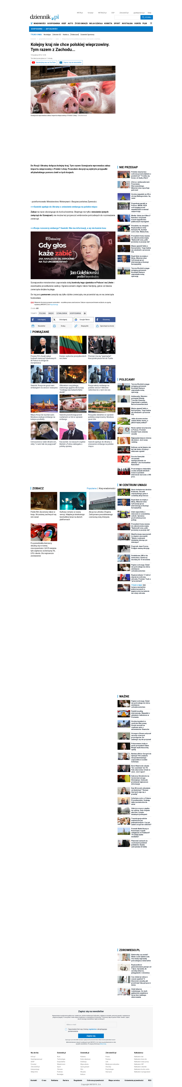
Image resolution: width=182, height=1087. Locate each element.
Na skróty (34, 1053)
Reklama (54, 1080)
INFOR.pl (80, 13)
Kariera (66, 1080)
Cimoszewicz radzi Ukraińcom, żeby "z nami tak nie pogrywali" (43, 443)
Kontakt (34, 1080)
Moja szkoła (84, 1064)
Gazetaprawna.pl (36, 1059)
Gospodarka (36, 29)
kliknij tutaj (103, 1044)
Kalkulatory (138, 1053)
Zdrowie (60, 1069)
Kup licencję (54, 304)
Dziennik (33, 39)
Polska (42, 313)
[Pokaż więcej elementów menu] (151, 23)
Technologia (61, 1059)
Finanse (108, 1059)
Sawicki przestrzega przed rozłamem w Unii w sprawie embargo (71, 417)
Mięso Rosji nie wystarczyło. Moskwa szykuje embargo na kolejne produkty (43, 417)
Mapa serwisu (114, 1080)
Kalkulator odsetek (140, 1067)
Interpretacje (35, 1069)
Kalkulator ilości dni (140, 1059)
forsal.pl (90, 13)
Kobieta (83, 1056)
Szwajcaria (62, 313)
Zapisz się (91, 1036)
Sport (59, 1067)
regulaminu (92, 1029)
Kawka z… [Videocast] (71, 35)
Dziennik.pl (61, 1053)
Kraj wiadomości (107, 488)
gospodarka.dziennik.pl (45, 39)
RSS (149, 1080)
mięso (51, 313)
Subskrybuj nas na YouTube (46, 62)
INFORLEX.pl (102, 13)
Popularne (92, 488)
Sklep (149, 13)
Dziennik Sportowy (87, 35)
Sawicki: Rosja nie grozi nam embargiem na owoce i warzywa (44, 386)
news (57, 39)
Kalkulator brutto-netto (141, 1069)
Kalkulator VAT (139, 1064)
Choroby (108, 1067)
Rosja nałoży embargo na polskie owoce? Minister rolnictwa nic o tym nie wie (99, 387)
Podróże (60, 1072)
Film (81, 1069)
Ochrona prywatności (95, 1080)
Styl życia (109, 1072)
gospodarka (75, 313)
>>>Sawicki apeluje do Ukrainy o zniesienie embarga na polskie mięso (64, 207)
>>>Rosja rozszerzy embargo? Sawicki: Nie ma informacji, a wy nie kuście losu (68, 228)
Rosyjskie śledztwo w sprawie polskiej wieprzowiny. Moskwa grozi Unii (101, 417)
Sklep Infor (34, 1072)
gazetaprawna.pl (139, 13)
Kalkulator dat (138, 1056)
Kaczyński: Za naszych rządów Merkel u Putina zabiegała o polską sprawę (72, 444)
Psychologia (110, 1069)
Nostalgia (47, 35)
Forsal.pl (33, 1064)
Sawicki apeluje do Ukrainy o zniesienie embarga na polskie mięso (101, 444)
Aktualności (51, 29)
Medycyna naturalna (112, 1064)
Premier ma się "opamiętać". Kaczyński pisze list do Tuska (100, 357)
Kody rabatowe (85, 1059)
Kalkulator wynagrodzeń (142, 1072)
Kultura (82, 1074)
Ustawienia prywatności (134, 1080)
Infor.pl (33, 1056)
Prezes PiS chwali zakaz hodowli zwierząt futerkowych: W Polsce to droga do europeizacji (43, 359)
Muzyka (83, 1072)
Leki (107, 1062)
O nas (44, 1080)
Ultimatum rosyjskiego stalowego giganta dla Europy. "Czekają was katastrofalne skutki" (72, 388)
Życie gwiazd (84, 1067)
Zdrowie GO (56, 35)
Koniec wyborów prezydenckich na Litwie (73, 357)
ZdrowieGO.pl (124, 13)
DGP (113, 13)
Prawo (108, 1056)
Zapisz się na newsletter (72, 62)
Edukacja (83, 1062)
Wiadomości (61, 1064)
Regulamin (78, 1080)
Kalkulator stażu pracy (141, 1062)
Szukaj (148, 17)
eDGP (32, 1062)
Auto (58, 1056)
